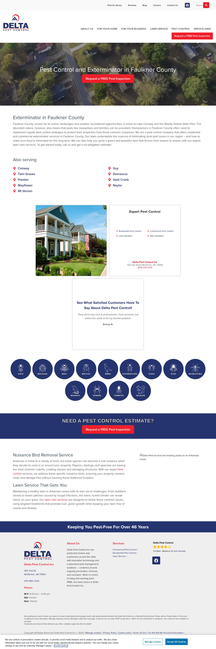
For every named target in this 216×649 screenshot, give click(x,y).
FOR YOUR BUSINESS (133, 29)
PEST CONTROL (181, 29)
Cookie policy (124, 632)
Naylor (117, 185)
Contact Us (172, 5)
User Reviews (178, 551)
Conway (23, 168)
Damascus (120, 174)
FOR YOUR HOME (107, 29)
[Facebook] (187, 5)
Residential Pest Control (130, 230)
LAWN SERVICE (159, 29)
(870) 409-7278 (145, 267)
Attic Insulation (157, 235)
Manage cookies (93, 632)
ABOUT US (87, 29)
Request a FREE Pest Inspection (192, 36)
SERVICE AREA (202, 29)
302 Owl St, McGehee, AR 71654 (35, 572)
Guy (115, 168)
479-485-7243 (31, 581)
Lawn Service (119, 556)
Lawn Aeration (125, 235)
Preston (23, 179)
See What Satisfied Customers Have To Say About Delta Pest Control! (108, 305)
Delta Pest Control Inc (145, 262)
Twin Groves (26, 174)
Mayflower (25, 185)
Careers (157, 5)
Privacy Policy (109, 632)
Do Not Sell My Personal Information (165, 632)
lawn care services (56, 500)
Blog (144, 5)
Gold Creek (121, 179)
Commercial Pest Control (161, 230)
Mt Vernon (25, 191)
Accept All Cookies (176, 641)
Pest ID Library (115, 5)
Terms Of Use (139, 632)
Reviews (132, 5)
